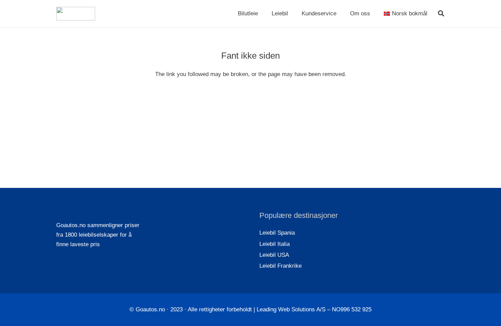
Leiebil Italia (274, 244)
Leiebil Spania (277, 232)
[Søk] (441, 13)
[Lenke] (75, 13)
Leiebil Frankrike (280, 266)
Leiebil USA (274, 255)
